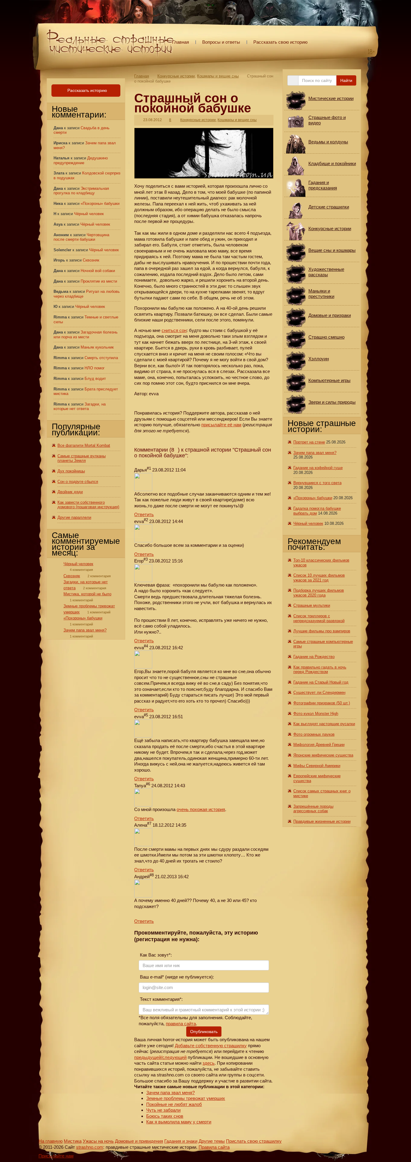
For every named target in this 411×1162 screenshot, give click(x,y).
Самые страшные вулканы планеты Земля (81, 458)
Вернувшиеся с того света (317, 483)
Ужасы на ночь (98, 1141)
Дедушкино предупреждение (81, 160)
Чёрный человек (89, 213)
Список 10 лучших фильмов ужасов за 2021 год (319, 577)
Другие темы (212, 1141)
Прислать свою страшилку (254, 1141)
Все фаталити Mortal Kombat (83, 445)
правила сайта (181, 1023)
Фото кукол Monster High (315, 713)
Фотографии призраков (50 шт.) (321, 703)
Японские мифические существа (323, 755)
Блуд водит (95, 378)
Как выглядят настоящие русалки (324, 724)
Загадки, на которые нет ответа (80, 406)
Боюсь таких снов (164, 1116)
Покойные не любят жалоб (174, 1104)
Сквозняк (91, 260)
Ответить (144, 514)
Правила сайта (214, 1147)
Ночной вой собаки (98, 270)
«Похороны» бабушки (100, 203)
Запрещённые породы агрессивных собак (313, 808)
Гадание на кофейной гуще (318, 467)
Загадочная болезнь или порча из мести (86, 334)
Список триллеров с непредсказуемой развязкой (319, 618)
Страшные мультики (311, 605)
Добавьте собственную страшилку (211, 1045)
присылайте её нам (221, 424)
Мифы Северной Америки (316, 765)
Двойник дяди (70, 492)
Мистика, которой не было (87, 594)
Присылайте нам (56, 1155)
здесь (208, 1063)
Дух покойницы (71, 471)
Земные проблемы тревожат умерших (185, 1098)
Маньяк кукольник (97, 347)
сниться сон (174, 330)
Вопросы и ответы (221, 42)
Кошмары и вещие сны (218, 76)
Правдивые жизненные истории (322, 821)
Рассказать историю (86, 90)
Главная (180, 42)
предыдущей (147, 1057)
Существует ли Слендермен (319, 692)
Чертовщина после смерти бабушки (81, 237)
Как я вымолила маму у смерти (178, 1121)
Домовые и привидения (139, 1141)
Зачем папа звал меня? (170, 1092)
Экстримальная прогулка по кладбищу (81, 191)
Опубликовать (204, 1031)
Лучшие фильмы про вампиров (321, 631)
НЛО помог (95, 368)
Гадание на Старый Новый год (320, 682)
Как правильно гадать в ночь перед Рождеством (319, 669)
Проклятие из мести (99, 281)
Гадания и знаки (180, 1141)
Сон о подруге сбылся (77, 481)
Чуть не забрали (163, 1110)
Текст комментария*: (161, 999)
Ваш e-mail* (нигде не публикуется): (176, 976)
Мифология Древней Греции (319, 744)
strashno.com (89, 1147)
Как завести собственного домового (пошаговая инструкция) (88, 504)
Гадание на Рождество (314, 656)
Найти (346, 80)
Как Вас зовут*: (155, 954)
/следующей (174, 1057)
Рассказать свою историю (280, 42)
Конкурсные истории (176, 76)
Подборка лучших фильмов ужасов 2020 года (318, 592)
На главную (51, 1141)
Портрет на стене (309, 442)
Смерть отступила (101, 357)
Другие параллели (74, 517)
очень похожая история (201, 809)
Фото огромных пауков (314, 734)
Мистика (73, 1141)
